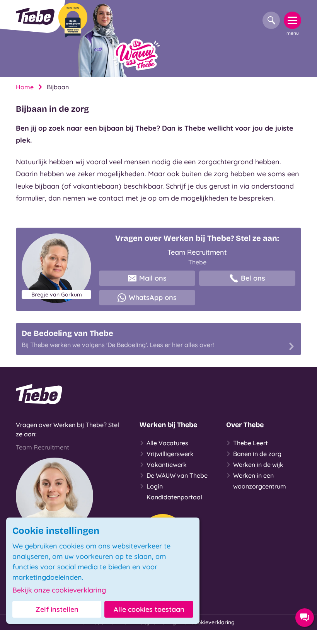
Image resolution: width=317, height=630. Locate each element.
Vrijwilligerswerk (170, 454)
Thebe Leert (250, 443)
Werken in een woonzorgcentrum (259, 481)
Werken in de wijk (258, 464)
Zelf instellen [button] (57, 609)
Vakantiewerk (167, 464)
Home (25, 87)
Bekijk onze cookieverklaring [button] (59, 590)
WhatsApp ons (153, 297)
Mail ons (153, 278)
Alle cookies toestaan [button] (149, 609)
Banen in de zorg (257, 454)
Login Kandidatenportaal (174, 491)
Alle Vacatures (167, 443)
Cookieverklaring (213, 622)
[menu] (292, 20)
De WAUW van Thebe (177, 475)
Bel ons (253, 278)
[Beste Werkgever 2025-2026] (72, 20)
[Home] (35, 16)
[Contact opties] (304, 617)
